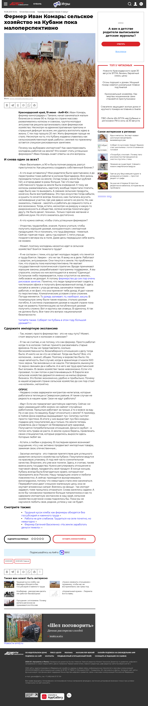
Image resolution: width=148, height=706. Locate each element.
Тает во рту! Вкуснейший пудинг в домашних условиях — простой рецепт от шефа (125, 176)
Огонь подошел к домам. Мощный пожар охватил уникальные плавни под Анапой (121, 85)
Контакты (49, 656)
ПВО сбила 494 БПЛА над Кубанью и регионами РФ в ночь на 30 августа (120, 119)
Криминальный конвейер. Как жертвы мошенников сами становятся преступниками (121, 96)
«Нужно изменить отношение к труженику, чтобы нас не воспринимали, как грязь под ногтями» (76, 585)
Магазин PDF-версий (85, 653)
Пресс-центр (55, 653)
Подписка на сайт (33, 656)
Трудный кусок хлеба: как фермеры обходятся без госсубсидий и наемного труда (53, 514)
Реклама (69, 653)
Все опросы (120, 51)
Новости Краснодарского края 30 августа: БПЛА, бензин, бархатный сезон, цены (121, 73)
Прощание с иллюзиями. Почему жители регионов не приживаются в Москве (31, 602)
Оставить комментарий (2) (74, 539)
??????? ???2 (104, 196)
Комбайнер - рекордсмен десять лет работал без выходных (31, 592)
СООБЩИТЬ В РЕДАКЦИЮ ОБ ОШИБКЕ (110, 656)
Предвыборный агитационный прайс (74, 656)
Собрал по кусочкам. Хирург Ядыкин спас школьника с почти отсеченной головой (127, 147)
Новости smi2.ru (13, 643)
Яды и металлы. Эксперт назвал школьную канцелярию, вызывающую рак (124, 137)
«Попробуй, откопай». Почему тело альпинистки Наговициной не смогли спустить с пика (126, 156)
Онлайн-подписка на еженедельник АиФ (116, 653)
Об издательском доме (36, 653)
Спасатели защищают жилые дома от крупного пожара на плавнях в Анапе (121, 108)
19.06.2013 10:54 (10, 12)
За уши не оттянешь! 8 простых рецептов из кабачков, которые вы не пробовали (127, 185)
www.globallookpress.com (21, 98)
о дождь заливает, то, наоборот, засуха (64, 296)
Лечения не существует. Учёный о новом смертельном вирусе (125, 165)
